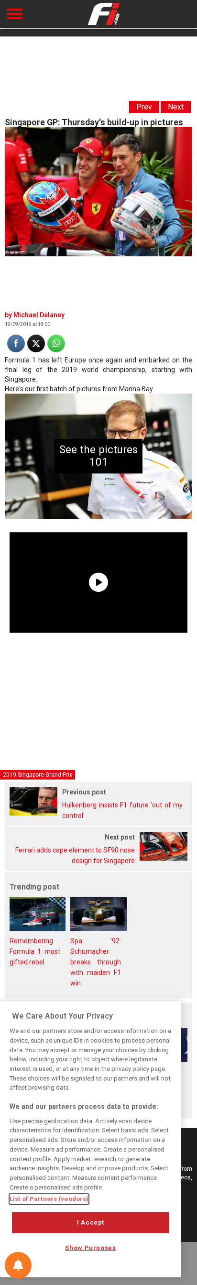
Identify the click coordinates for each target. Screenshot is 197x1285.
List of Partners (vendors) (49, 1198)
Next (176, 106)
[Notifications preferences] (18, 1265)
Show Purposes (90, 1247)
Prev (144, 106)
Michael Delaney (39, 315)
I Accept (90, 1222)
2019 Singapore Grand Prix (37, 774)
